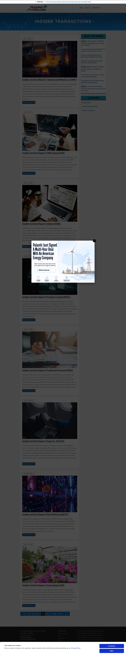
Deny (111, 651)
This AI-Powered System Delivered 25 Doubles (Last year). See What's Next (68, 2)
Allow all (111, 646)
